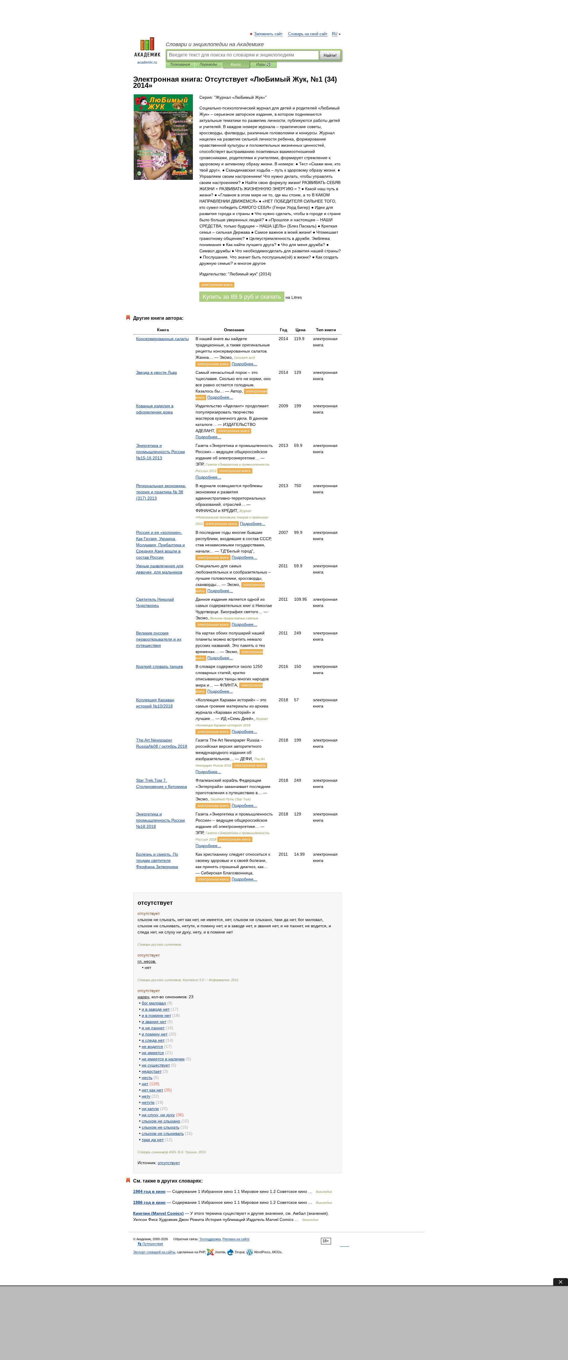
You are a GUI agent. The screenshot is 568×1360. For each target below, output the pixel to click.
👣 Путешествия (150, 1244)
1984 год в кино (149, 1191)
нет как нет (152, 1090)
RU (334, 34)
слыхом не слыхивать (163, 1133)
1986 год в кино (149, 1202)
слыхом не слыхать (160, 1127)
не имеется (153, 1052)
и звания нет (154, 1021)
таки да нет (153, 1139)
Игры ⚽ (263, 64)
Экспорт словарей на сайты (154, 1252)
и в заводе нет (156, 1009)
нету (146, 1096)
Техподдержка (210, 1239)
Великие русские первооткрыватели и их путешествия (158, 639)
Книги (236, 64)
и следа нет (153, 1040)
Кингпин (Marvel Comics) (158, 1213)
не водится (152, 1046)
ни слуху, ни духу (158, 1114)
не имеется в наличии (163, 1059)
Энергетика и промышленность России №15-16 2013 (160, 451)
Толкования (180, 64)
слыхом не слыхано (161, 1121)
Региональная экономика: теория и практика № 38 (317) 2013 (161, 491)
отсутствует (169, 1162)
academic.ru (147, 62)
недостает (152, 1071)
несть (147, 1077)
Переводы (208, 64)
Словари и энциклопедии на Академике (215, 44)
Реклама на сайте (235, 1239)
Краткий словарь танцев (159, 666)
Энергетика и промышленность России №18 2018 (160, 820)
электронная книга (213, 364)
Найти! (330, 55)
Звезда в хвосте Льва (156, 372)
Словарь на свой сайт (307, 34)
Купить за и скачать (242, 296)
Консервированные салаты (162, 338)
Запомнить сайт (269, 34)
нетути (148, 1102)
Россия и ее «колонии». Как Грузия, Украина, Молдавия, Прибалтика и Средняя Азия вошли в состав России (160, 545)
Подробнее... (244, 363)
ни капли (150, 1108)
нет (145, 1083)
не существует (156, 1065)
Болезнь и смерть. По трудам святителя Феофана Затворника (157, 860)
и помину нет (154, 1034)
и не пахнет (153, 1027)
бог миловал (154, 1003)
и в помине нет (156, 1015)
